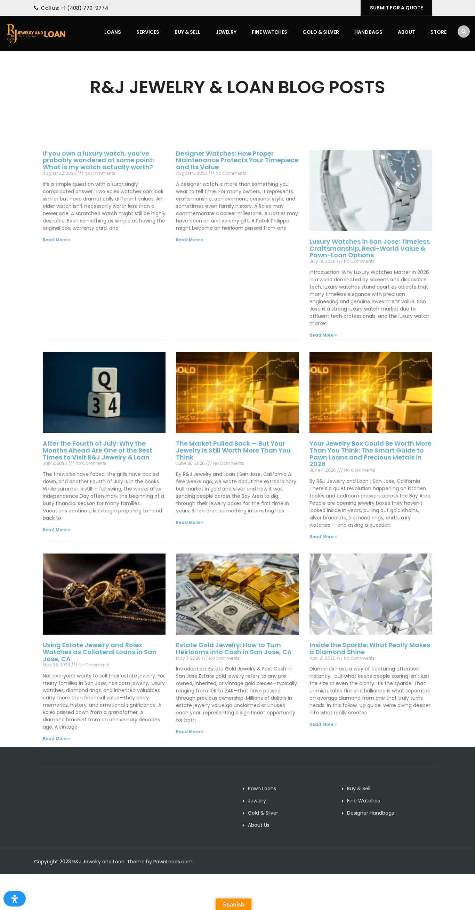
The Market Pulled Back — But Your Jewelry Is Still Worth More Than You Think (233, 450)
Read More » (56, 240)
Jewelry (226, 32)
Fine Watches (269, 32)
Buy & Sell (187, 32)
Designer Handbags (370, 812)
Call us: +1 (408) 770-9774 (74, 7)
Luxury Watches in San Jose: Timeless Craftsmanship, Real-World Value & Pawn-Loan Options (369, 248)
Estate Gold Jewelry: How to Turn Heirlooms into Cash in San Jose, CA (234, 648)
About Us (258, 825)
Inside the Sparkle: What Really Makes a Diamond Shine (369, 648)
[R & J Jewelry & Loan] (35, 33)
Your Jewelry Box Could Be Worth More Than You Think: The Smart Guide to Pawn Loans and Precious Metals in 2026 (370, 453)
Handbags (368, 32)
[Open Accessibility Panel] (14, 899)
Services (147, 32)
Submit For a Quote (396, 7)
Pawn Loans (262, 788)
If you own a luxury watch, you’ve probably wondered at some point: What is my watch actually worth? (98, 160)
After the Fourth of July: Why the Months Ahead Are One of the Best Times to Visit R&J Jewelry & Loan (97, 450)
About (406, 32)
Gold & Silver (321, 32)
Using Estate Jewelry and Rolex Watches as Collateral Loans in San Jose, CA (99, 652)
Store (438, 32)
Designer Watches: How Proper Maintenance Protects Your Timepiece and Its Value (237, 160)
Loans (112, 32)
